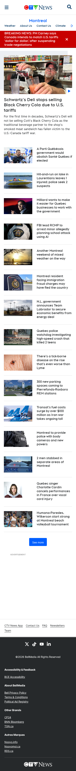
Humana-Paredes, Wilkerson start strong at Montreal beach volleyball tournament (53, 518)
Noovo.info (11, 742)
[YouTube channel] (41, 644)
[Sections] (6, 7)
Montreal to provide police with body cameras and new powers (51, 438)
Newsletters (57, 625)
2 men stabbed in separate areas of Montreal (50, 462)
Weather (9, 25)
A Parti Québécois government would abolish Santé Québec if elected (54, 154)
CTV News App (13, 625)
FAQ (44, 625)
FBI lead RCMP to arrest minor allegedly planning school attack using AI (53, 231)
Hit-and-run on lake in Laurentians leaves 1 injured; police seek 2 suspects (52, 180)
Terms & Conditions (16, 697)
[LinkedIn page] (49, 644)
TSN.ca (8, 726)
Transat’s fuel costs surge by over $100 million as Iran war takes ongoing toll (51, 413)
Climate (61, 25)
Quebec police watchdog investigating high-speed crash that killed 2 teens (54, 336)
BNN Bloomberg (14, 721)
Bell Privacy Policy (15, 692)
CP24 (7, 717)
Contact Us (44, 25)
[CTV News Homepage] (38, 7)
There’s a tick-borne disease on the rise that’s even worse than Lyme (53, 362)
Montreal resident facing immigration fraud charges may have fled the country (52, 281)
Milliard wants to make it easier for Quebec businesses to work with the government (54, 205)
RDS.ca (8, 750)
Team (7, 630)
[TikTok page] (34, 644)
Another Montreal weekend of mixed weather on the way (51, 254)
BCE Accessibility (14, 676)
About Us (26, 25)
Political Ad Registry (16, 701)
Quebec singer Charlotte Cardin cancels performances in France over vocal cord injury (53, 491)
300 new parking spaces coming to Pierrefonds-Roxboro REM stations (52, 387)
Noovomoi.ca (12, 746)
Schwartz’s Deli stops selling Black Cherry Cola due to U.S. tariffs (34, 105)
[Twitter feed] (27, 644)
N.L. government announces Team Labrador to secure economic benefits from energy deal (54, 309)
